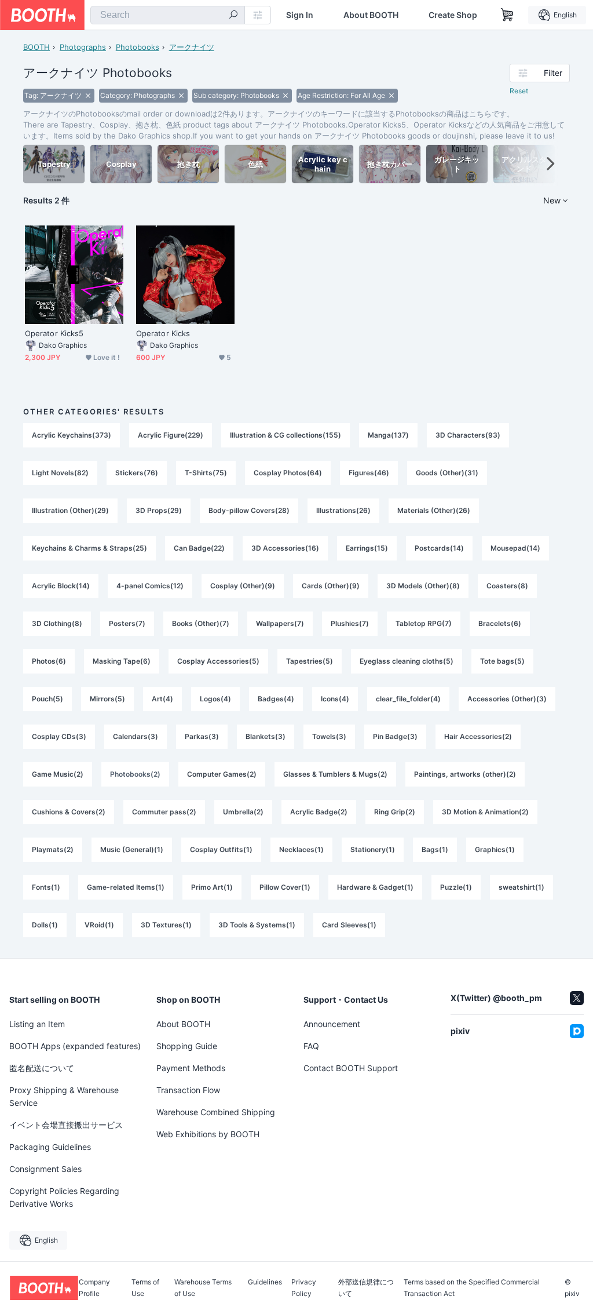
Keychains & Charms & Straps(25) (89, 548)
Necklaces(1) (301, 849)
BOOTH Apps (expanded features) (75, 1046)
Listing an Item (37, 1024)
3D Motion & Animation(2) (485, 811)
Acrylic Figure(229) (170, 435)
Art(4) (162, 698)
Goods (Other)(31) (447, 472)
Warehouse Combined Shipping (215, 1112)
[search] (233, 16)
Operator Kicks (163, 333)
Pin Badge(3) (395, 736)
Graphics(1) (495, 849)
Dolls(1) (45, 924)
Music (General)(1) (131, 849)
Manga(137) (388, 435)
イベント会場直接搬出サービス (66, 1125)
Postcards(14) (439, 548)
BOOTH (36, 47)
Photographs (83, 47)
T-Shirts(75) (206, 472)
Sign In (299, 15)
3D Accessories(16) (285, 548)
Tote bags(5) (502, 661)
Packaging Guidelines (50, 1147)
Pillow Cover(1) (284, 887)
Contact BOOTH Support (350, 1068)
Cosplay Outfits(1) (221, 849)
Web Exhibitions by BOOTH (207, 1134)
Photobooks (137, 47)
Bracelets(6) (499, 623)
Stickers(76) (136, 472)
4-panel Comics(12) (150, 585)
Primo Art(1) (212, 887)
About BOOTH (370, 15)
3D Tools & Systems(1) (256, 924)
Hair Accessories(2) (478, 736)
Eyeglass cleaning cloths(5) (406, 661)
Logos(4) (215, 698)
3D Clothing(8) (57, 623)
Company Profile (94, 1288)
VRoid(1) (99, 924)
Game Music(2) (57, 774)
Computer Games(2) (222, 774)
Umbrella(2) (243, 811)
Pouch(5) (47, 698)
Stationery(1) (372, 849)
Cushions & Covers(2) (68, 811)
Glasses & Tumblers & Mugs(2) (335, 774)
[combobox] (167, 15)
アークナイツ (191, 47)
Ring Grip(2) (394, 811)
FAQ (311, 1046)
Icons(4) (335, 698)
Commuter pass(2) (164, 811)
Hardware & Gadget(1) (375, 887)
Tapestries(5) (309, 661)
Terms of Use (145, 1288)
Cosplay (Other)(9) (242, 585)
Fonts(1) (46, 887)
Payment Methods (190, 1068)
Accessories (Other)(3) (507, 698)
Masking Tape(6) (122, 661)
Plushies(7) (350, 623)
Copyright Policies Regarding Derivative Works (64, 1197)
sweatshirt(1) (521, 887)
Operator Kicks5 (54, 333)
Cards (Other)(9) (331, 585)
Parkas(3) (202, 736)
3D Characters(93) (467, 435)
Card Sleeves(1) (349, 924)
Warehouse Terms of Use (203, 1288)
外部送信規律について (366, 1288)
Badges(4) (276, 698)
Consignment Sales (45, 1169)
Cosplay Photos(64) (288, 472)
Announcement (331, 1024)
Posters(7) (127, 623)
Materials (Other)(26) (433, 510)
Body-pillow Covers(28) (249, 510)
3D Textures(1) (166, 924)
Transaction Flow (188, 1090)
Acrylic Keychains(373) (71, 435)
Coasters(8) (507, 585)
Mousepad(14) (515, 548)
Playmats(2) (53, 849)
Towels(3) (329, 736)
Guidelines (265, 1282)
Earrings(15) (367, 548)
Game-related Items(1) (125, 887)
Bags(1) (435, 849)
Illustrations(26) (343, 510)
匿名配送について (41, 1068)
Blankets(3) (265, 736)
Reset (519, 90)
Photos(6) (49, 661)
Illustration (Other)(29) (70, 510)
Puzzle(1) (456, 887)
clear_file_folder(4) (408, 698)
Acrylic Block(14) (61, 585)
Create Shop (453, 15)
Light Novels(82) (60, 472)
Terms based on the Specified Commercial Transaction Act (472, 1288)
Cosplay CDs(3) (59, 736)
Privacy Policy (303, 1288)
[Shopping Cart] (507, 15)
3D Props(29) (159, 510)
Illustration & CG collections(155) (285, 435)
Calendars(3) (135, 736)
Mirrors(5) (107, 698)
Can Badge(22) (199, 548)
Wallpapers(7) (280, 623)
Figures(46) (369, 472)
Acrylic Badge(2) (318, 811)
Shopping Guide (186, 1046)
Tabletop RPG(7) (424, 623)
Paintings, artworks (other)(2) (465, 774)
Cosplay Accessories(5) (218, 661)
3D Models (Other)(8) (423, 585)
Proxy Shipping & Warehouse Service (64, 1096)
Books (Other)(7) (200, 623)
